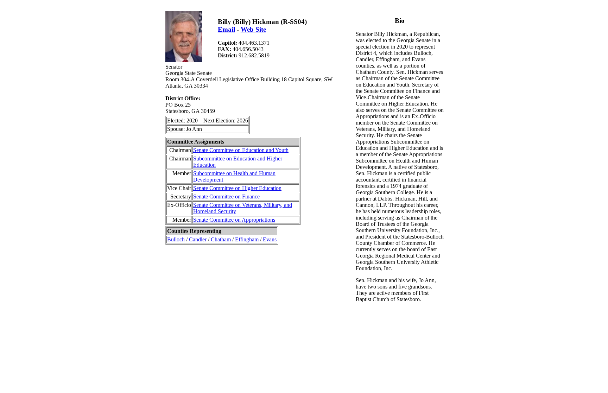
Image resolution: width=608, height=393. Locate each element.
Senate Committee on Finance (226, 196)
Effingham (247, 239)
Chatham (221, 239)
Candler (198, 239)
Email (226, 29)
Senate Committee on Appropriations (234, 220)
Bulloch (176, 239)
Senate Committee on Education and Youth (241, 150)
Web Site (253, 29)
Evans (270, 239)
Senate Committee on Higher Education (237, 188)
